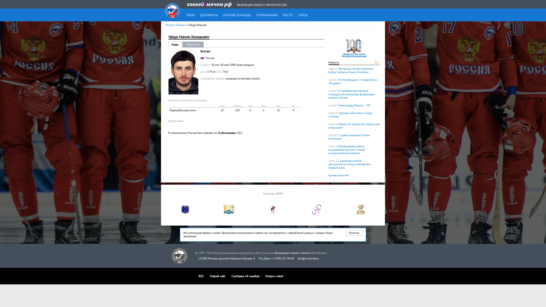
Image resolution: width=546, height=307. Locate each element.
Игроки (180, 25)
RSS (377, 62)
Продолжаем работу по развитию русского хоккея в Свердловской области (346, 150)
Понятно (354, 233)
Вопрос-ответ (274, 276)
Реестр (169, 25)
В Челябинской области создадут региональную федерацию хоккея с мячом (351, 94)
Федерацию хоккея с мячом (292, 253)
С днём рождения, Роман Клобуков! (349, 136)
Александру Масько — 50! (354, 105)
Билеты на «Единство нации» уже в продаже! (354, 125)
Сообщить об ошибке (245, 276)
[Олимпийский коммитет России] (273, 213)
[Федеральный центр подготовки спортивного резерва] (316, 213)
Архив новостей (338, 175)
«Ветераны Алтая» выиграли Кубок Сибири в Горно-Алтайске (350, 70)
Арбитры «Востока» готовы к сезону (350, 114)
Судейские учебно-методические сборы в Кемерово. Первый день (349, 164)
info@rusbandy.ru (308, 258)
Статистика (193, 44)
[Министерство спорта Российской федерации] (229, 213)
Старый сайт (217, 276)
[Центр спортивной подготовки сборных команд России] (360, 213)
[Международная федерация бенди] (185, 213)
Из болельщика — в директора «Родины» (352, 81)
